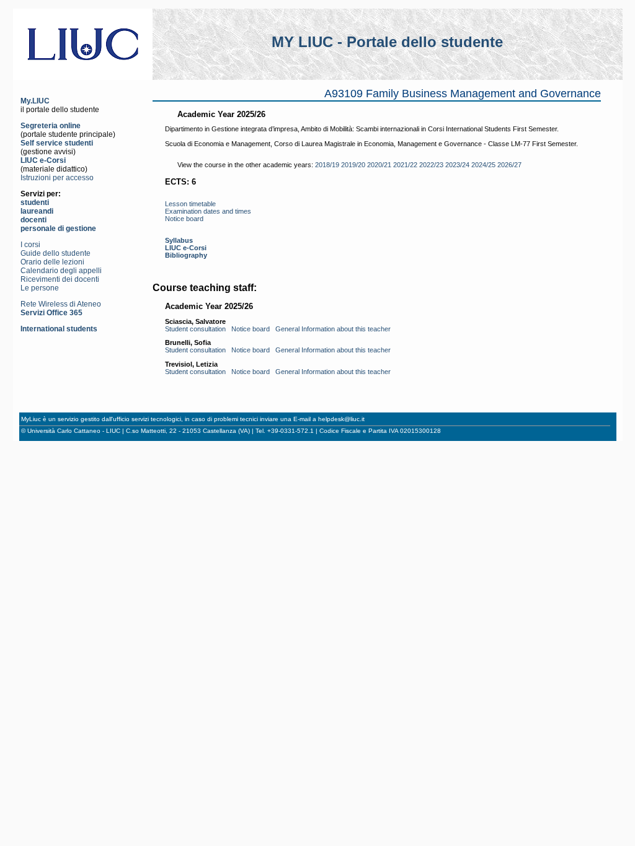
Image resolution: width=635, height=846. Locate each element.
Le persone (39, 288)
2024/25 (483, 164)
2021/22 (405, 164)
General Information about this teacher (333, 329)
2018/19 (327, 164)
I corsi (30, 244)
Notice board (184, 218)
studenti (34, 202)
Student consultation (195, 329)
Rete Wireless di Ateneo (60, 304)
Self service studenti (56, 143)
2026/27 (509, 164)
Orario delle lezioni (52, 262)
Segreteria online (50, 125)
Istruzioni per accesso (57, 177)
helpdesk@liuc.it (341, 419)
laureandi (36, 211)
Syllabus (179, 240)
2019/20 (353, 164)
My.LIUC (35, 101)
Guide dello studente (55, 253)
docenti (33, 220)
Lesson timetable (190, 203)
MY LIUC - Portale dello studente (387, 41)
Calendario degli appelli (61, 270)
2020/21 (379, 164)
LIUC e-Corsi (43, 160)
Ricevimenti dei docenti (59, 279)
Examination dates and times (208, 211)
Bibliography (186, 255)
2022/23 (431, 164)
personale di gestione (58, 228)
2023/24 (457, 164)
